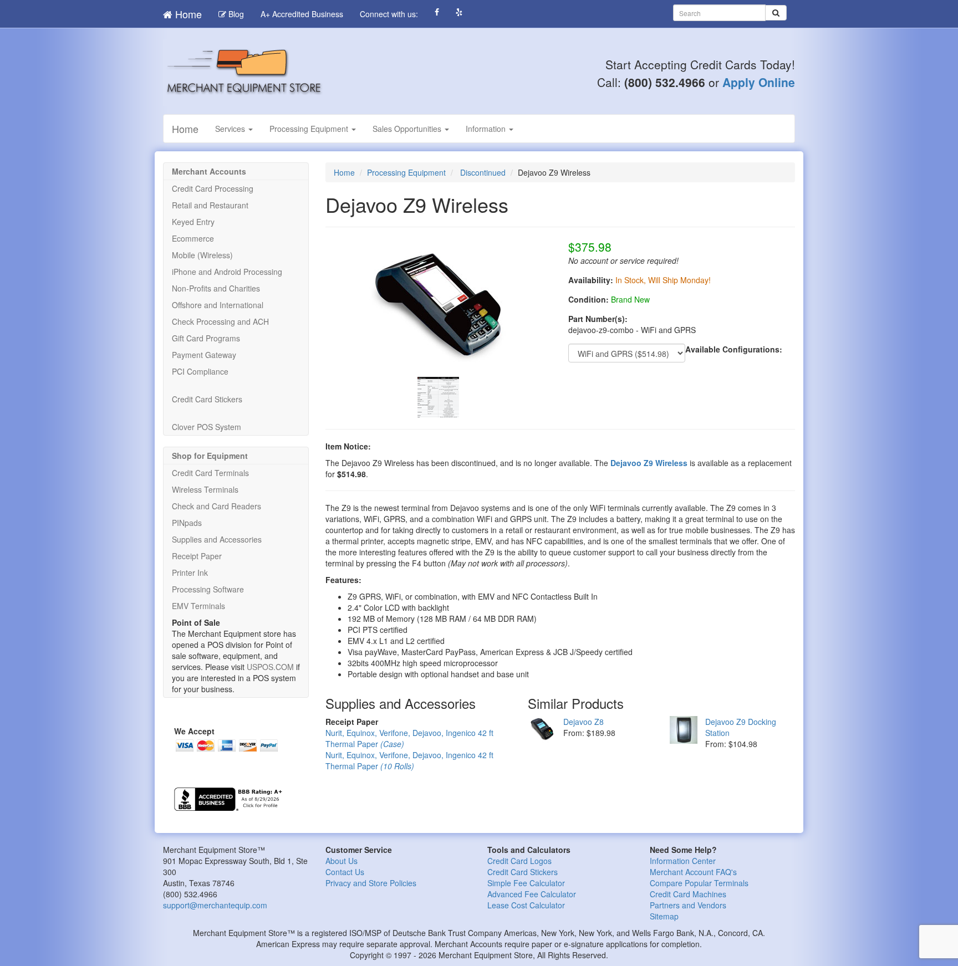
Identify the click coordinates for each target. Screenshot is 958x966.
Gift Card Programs (206, 338)
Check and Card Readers (216, 506)
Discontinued (483, 172)
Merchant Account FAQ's (693, 871)
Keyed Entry (193, 221)
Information (487, 128)
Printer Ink (190, 572)
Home (187, 14)
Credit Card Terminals (210, 472)
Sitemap (664, 916)
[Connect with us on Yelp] (459, 12)
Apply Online (758, 82)
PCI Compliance (200, 371)
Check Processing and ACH (220, 321)
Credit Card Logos (519, 860)
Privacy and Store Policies (370, 882)
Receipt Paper (197, 555)
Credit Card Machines (688, 893)
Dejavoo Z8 (583, 721)
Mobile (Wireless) (202, 254)
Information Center (683, 860)
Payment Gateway (204, 354)
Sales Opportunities (408, 128)
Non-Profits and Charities (216, 288)
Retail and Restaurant (210, 205)
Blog (235, 13)
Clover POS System (206, 426)
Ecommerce (193, 238)
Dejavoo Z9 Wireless (648, 462)
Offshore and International (217, 304)
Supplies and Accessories (217, 539)
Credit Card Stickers (207, 399)
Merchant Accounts (209, 171)
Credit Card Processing (212, 188)
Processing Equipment (309, 128)
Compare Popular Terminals (699, 882)
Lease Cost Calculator (526, 905)
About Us (341, 860)
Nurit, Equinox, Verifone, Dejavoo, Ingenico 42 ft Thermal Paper (409, 760)
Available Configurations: (733, 349)
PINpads (187, 522)
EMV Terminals (198, 605)
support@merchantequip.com (215, 905)
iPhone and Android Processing (227, 271)
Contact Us (344, 871)
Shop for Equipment (210, 455)
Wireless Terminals (205, 489)
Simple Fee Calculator (526, 882)
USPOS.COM (270, 666)
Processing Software (208, 589)
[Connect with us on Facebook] (436, 12)
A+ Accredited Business (302, 13)
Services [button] (231, 128)
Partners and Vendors (688, 905)
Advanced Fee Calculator (531, 893)
